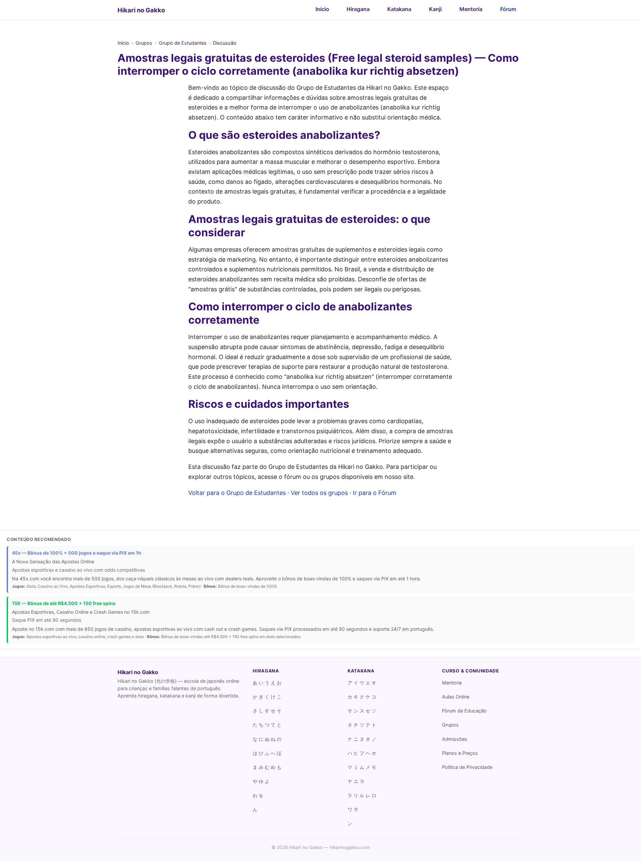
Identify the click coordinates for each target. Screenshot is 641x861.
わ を (258, 795)
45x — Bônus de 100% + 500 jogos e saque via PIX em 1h (76, 553)
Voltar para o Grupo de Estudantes (237, 492)
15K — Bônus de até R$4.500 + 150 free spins (64, 603)
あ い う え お (267, 682)
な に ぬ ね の (267, 739)
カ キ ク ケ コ (362, 696)
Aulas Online (455, 696)
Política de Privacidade (467, 767)
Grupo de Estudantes (183, 43)
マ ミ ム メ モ (362, 767)
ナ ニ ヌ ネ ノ (362, 739)
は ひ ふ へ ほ (267, 753)
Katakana (399, 9)
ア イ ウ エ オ (362, 682)
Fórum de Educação (464, 710)
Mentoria (470, 9)
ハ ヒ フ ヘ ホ (362, 753)
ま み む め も (267, 767)
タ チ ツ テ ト (362, 725)
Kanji (435, 9)
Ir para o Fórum (374, 492)
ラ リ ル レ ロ (362, 795)
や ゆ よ (261, 781)
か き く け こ (267, 696)
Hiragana (358, 9)
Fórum (508, 9)
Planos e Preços (460, 753)
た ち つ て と (267, 725)
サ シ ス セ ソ (362, 710)
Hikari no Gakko (141, 10)
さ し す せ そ (267, 710)
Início (322, 9)
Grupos (144, 43)
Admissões (454, 739)
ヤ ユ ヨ (356, 781)
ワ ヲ (353, 809)
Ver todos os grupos (319, 492)
